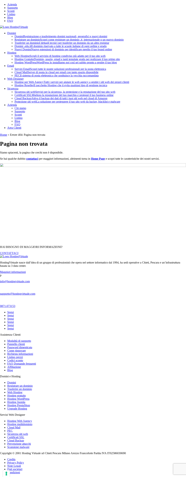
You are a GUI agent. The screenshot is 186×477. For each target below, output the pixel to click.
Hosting (11, 52)
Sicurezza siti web (65, 91)
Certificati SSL (64, 95)
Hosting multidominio (19, 424)
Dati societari (14, 469)
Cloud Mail (56, 72)
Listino (11, 14)
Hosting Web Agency (19, 420)
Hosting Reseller (61, 85)
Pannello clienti (16, 344)
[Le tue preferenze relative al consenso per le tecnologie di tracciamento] (6, 473)
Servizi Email (60, 68)
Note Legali (14, 465)
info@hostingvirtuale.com (15, 281)
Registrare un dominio (69, 39)
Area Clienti (14, 127)
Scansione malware (18, 447)
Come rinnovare (16, 350)
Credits (11, 459)
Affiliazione (14, 366)
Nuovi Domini (63, 49)
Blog (10, 17)
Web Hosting (60, 55)
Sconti (11, 11)
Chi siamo (20, 108)
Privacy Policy (15, 462)
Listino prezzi (15, 357)
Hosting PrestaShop (18, 405)
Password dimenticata (19, 347)
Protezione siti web (67, 101)
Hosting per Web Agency (72, 82)
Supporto (12, 7)
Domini (11, 33)
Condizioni (13, 472)
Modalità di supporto (19, 340)
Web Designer (15, 78)
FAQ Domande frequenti (21, 363)
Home (3, 134)
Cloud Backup (61, 98)
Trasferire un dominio (62, 42)
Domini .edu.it (61, 46)
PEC (57, 75)
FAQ (10, 20)
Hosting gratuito (16, 395)
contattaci (32, 158)
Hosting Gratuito (67, 59)
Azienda (12, 4)
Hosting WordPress (66, 62)
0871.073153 (7, 306)
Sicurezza (12, 88)
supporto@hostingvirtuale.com (17, 293)
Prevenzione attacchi (19, 443)
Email (10, 65)
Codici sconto (15, 360)
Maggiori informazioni (13, 271)
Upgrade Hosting (17, 408)
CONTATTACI (9, 253)
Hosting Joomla (16, 402)
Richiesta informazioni (20, 353)
